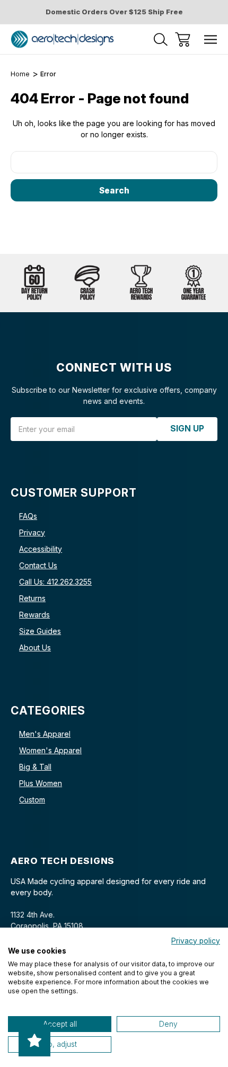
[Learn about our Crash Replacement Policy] (87, 283)
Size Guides (40, 631)
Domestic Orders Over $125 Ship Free (114, 11)
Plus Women (40, 783)
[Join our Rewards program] (140, 283)
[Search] (161, 39)
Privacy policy (195, 941)
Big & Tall (35, 766)
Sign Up (187, 429)
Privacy (32, 532)
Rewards (34, 614)
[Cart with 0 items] (182, 39)
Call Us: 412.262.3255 (55, 581)
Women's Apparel (50, 750)
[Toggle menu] (210, 39)
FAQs (28, 516)
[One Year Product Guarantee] (193, 283)
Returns (32, 598)
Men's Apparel (45, 733)
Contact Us (38, 565)
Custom (32, 799)
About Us (35, 647)
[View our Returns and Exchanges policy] (34, 283)
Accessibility (40, 548)
